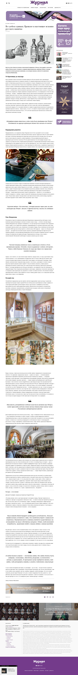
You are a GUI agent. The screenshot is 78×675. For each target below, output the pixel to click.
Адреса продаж (10, 639)
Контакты (8, 638)
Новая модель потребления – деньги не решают (67, 53)
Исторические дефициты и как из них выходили (11, 670)
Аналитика (43, 7)
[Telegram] (68, 3)
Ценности (58, 7)
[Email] (71, 3)
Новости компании (23, 7)
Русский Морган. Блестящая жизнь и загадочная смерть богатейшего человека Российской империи (66, 71)
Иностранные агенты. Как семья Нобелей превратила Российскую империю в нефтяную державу (67, 59)
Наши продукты (9, 633)
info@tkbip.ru (10, 626)
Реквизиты (9, 637)
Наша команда (10, 636)
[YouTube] (66, 3)
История (50, 7)
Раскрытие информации (10, 647)
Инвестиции (34, 7)
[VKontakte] (70, 3)
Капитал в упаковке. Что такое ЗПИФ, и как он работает (67, 77)
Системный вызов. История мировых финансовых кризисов (66, 65)
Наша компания (9, 634)
